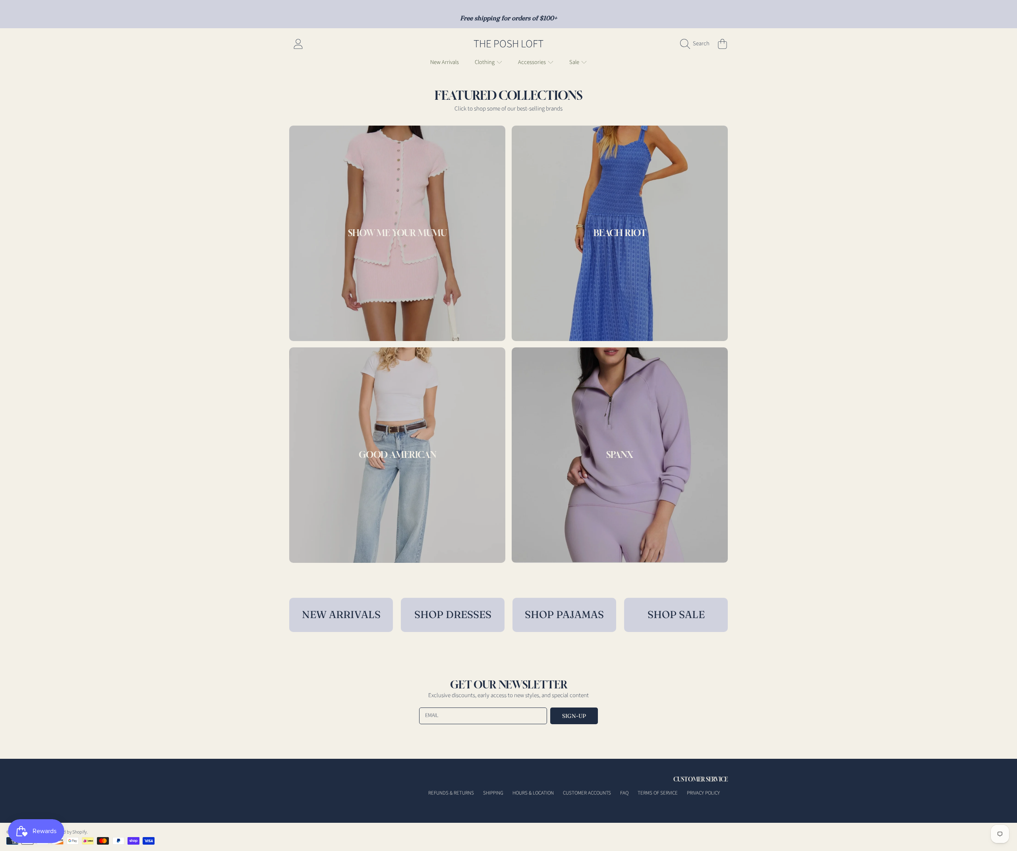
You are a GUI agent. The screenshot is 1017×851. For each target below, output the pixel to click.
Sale (574, 62)
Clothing (485, 62)
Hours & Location (533, 793)
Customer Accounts (587, 793)
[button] (696, 43)
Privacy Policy (703, 793)
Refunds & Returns (451, 793)
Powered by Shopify (67, 832)
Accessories (532, 62)
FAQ (624, 793)
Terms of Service (658, 793)
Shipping (493, 793)
